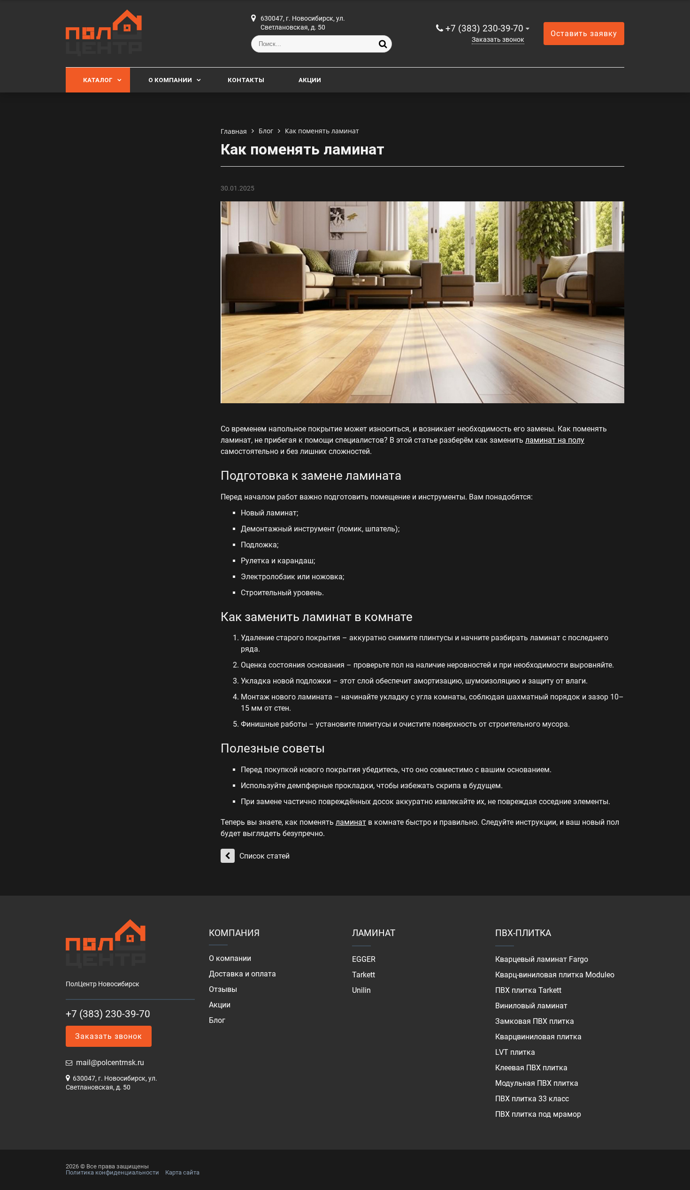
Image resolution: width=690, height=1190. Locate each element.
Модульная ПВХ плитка (536, 1083)
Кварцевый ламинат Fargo (541, 959)
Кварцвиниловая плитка (538, 1037)
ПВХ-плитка (523, 933)
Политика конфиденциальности (112, 1172)
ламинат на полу (554, 440)
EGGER (364, 959)
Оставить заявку (584, 33)
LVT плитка (515, 1052)
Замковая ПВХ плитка (534, 1021)
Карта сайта (182, 1172)
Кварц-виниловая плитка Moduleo (554, 975)
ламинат (351, 822)
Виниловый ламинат (531, 1006)
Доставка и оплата (242, 974)
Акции (310, 80)
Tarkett (363, 975)
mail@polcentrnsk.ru (110, 1062)
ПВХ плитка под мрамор (538, 1114)
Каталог (98, 80)
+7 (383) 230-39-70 (484, 28)
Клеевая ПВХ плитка (531, 1068)
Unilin (361, 990)
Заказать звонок (498, 40)
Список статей (264, 856)
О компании (170, 80)
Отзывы (223, 989)
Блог (217, 1020)
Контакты (246, 80)
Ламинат (373, 933)
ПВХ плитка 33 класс (532, 1099)
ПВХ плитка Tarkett (528, 990)
